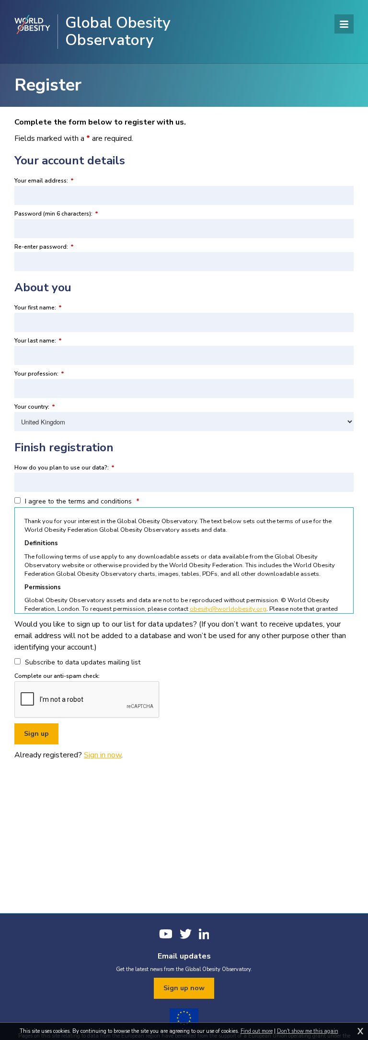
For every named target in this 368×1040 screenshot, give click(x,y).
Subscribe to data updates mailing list (81, 662)
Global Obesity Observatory (118, 31)
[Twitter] (186, 934)
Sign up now (184, 988)
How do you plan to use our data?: (64, 467)
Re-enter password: (44, 247)
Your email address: (44, 180)
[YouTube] (165, 934)
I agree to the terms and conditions (81, 501)
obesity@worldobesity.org (228, 609)
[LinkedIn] (204, 934)
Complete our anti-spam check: (57, 676)
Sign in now (102, 755)
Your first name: (38, 307)
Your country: (34, 407)
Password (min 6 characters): (56, 213)
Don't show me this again (307, 1031)
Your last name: (38, 340)
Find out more (257, 1031)
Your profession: (39, 373)
